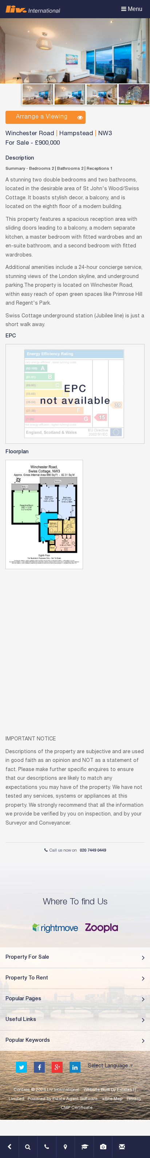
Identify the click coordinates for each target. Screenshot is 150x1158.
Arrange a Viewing (42, 117)
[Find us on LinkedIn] (75, 1067)
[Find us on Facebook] (39, 1067)
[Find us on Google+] (57, 1067)
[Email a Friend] (121, 1147)
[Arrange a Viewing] (47, 1147)
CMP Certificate (76, 1108)
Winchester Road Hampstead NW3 (58, 134)
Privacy (134, 1099)
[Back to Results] (9, 1147)
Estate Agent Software (75, 1099)
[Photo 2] (134, 94)
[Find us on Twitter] (21, 1067)
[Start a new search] (28, 1147)
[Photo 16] (102, 94)
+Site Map (112, 1099)
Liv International (63, 1090)
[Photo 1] (70, 94)
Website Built (97, 1090)
